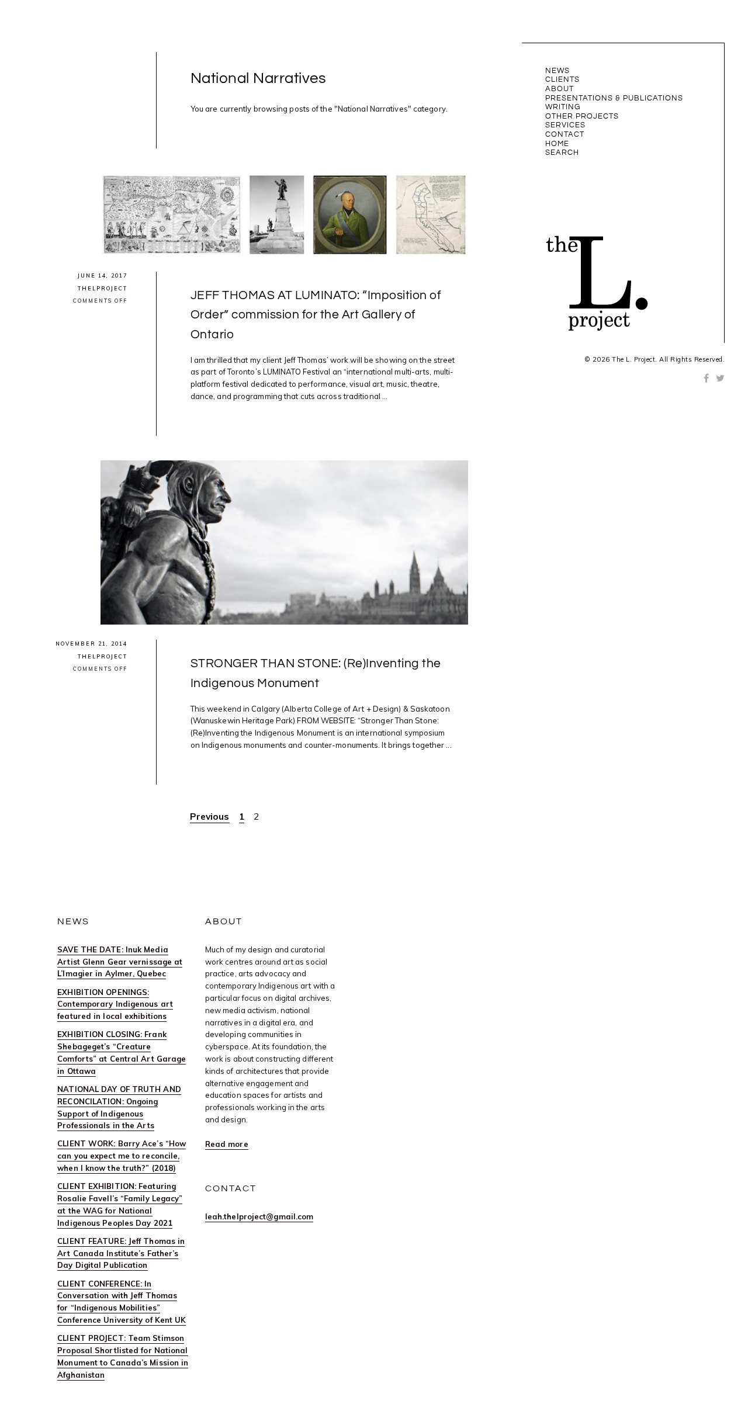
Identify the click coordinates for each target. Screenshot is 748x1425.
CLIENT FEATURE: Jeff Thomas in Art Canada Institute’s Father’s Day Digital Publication (121, 1253)
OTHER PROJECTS (582, 116)
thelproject (102, 288)
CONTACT (564, 134)
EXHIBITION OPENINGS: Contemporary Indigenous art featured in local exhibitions (115, 1004)
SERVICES (565, 125)
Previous (210, 816)
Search (562, 152)
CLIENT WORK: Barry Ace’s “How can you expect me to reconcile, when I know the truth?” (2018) (121, 1156)
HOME (557, 144)
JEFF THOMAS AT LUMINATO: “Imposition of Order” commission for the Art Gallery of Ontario (316, 315)
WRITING (562, 107)
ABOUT (559, 89)
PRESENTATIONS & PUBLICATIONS (614, 98)
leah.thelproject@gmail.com (259, 1216)
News (557, 71)
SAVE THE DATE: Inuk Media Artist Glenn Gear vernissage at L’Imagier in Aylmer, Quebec (119, 962)
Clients (562, 79)
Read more (226, 1144)
